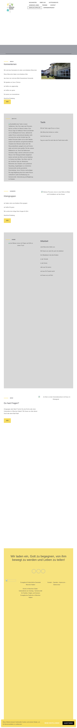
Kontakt (53, 5)
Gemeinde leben (34, 5)
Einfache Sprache (34, 7)
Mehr (7, 102)
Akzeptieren (68, 723)
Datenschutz (56, 584)
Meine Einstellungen (52, 723)
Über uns (43, 2)
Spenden (55, 582)
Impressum (62, 582)
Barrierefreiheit (49, 7)
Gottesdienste (53, 2)
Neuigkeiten (33, 2)
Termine (44, 5)
